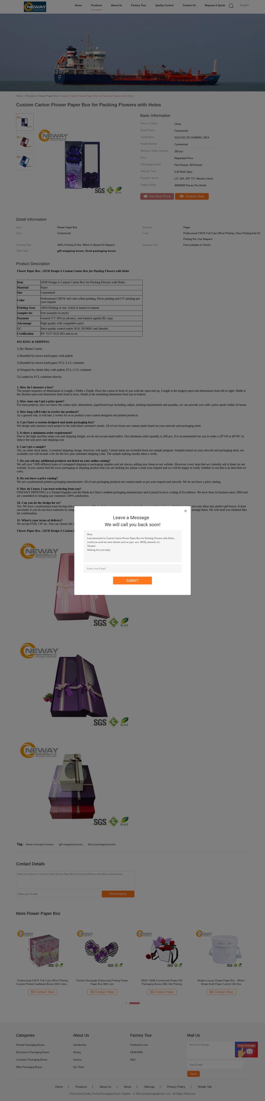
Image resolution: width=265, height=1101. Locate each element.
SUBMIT (132, 581)
